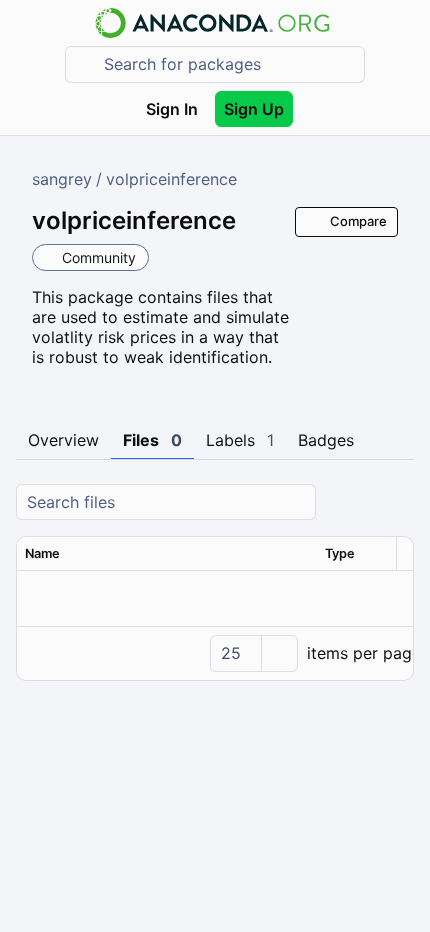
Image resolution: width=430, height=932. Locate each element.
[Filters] (396, 502)
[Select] (279, 653)
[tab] (63, 441)
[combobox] (229, 64)
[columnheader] (167, 554)
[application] (215, 653)
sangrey (62, 179)
